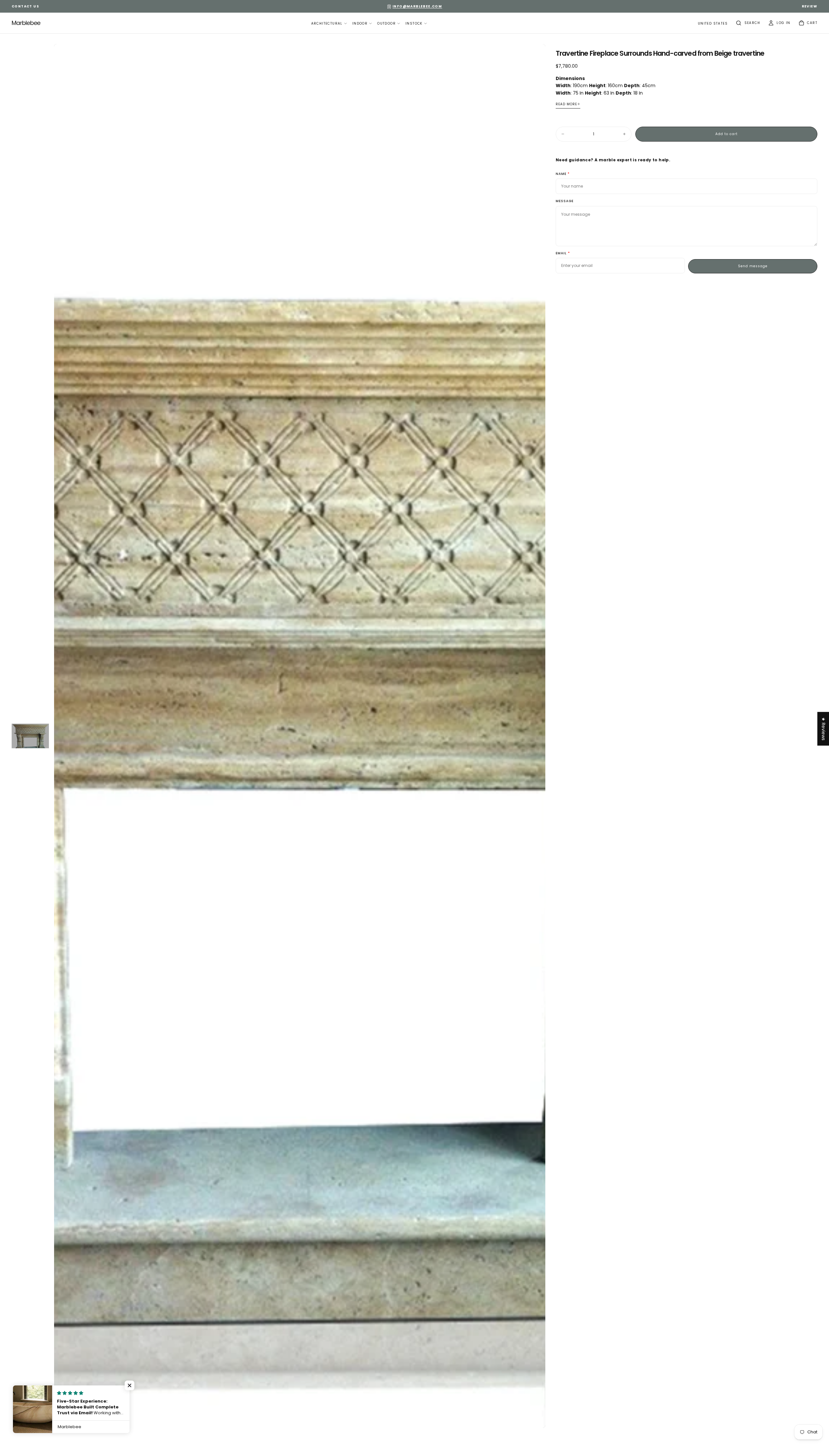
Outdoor (386, 23)
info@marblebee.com (417, 6)
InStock (414, 23)
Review (809, 6)
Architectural (327, 23)
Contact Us (25, 6)
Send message (752, 266)
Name (561, 174)
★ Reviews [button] (823, 728)
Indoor (360, 23)
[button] (713, 24)
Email (561, 253)
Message (564, 201)
